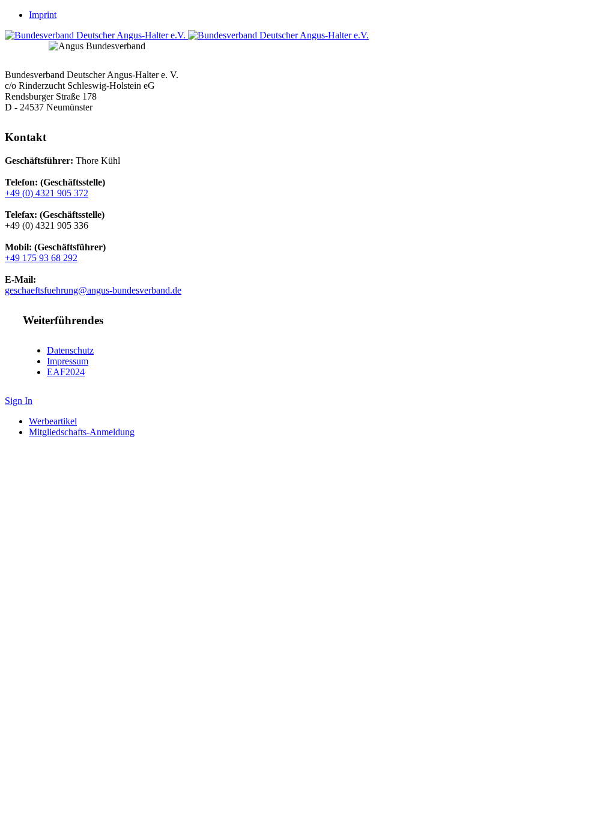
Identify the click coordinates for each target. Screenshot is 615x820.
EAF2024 (66, 372)
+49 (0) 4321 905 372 (46, 193)
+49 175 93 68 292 (41, 258)
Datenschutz (70, 350)
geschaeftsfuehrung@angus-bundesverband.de (93, 290)
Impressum (67, 361)
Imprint (42, 15)
